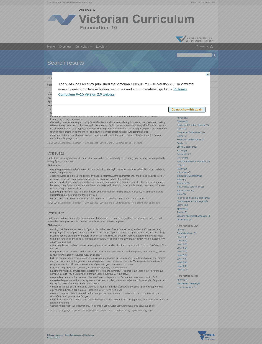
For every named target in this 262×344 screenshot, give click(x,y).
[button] (208, 74)
